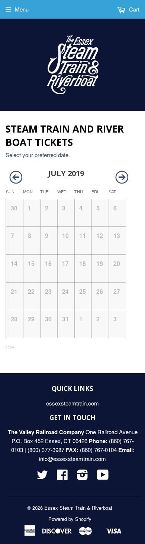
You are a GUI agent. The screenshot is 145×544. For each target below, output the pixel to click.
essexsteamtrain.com (72, 403)
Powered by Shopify (69, 518)
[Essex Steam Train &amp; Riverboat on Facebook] (62, 477)
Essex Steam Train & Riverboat (78, 507)
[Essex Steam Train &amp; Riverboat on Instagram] (82, 477)
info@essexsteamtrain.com (72, 458)
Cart (133, 9)
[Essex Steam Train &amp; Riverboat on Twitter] (42, 477)
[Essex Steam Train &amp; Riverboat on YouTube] (103, 477)
